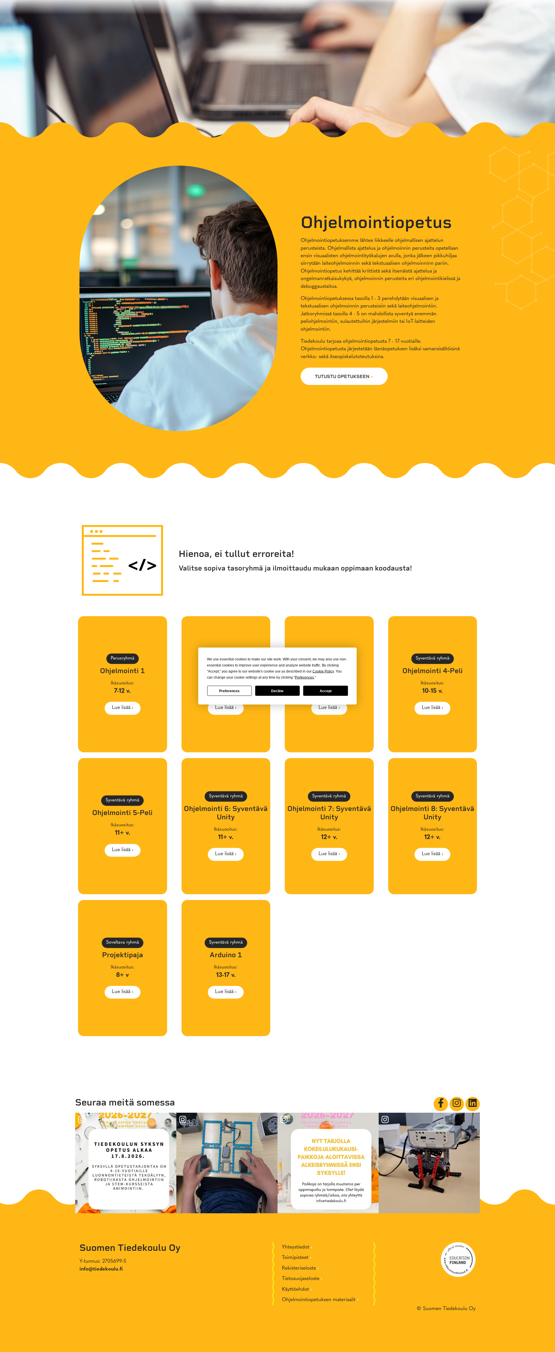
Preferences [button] (304, 677)
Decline (277, 691)
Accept (326, 691)
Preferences (229, 691)
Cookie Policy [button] (323, 671)
